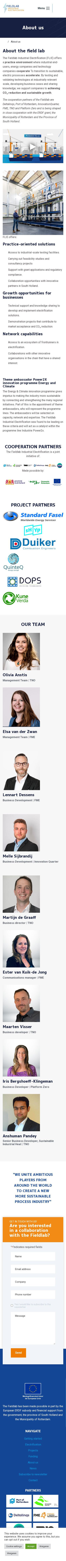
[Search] (58, 8)
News (33, 1468)
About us (33, 1462)
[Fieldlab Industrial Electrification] (13, 7)
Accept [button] (31, 1546)
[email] (5, 746)
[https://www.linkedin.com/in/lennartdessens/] (11, 809)
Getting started (33, 1438)
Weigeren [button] (44, 1546)
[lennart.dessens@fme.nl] (5, 809)
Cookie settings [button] (14, 1546)
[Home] (4, 41)
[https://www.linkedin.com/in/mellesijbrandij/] (11, 870)
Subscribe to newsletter (33, 1474)
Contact (33, 1480)
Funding (33, 1456)
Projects (33, 1450)
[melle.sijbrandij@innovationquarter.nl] (5, 870)
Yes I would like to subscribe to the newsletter (32, 1305)
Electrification (33, 1444)
